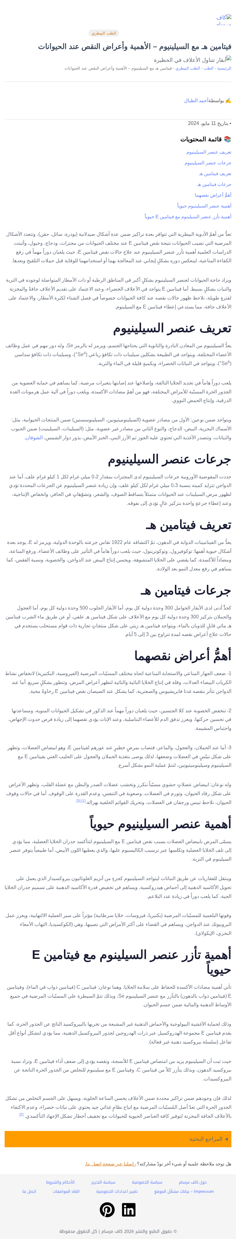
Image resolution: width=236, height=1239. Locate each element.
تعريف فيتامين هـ (215, 173)
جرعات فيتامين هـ (214, 184)
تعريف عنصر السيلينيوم (209, 152)
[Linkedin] (128, 1209)
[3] (79, 801)
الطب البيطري (104, 33)
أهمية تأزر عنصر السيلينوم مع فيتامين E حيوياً (188, 216)
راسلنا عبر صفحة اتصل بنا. (110, 1163)
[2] (21, 1114)
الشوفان (34, 437)
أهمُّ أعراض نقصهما (213, 195)
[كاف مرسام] (219, 20)
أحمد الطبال (196, 100)
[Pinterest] (107, 1209)
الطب (209, 68)
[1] (83, 801)
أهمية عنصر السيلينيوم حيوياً (204, 205)
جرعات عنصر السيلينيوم (208, 162)
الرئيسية (224, 68)
